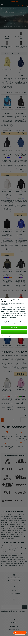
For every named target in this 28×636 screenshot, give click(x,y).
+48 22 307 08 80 (15, 578)
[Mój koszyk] (26, 5)
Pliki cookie (10, 323)
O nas (14, 619)
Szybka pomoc (14, 626)
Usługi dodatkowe (14, 629)
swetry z (25, 559)
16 (25, 420)
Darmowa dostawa (5, 446)
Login (22, 5)
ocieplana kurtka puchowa (7, 538)
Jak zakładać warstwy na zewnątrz (14, 24)
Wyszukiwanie (19, 5)
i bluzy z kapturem (14, 561)
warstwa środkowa (10, 559)
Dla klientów (14, 622)
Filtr (7, 53)
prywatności (22, 323)
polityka (16, 323)
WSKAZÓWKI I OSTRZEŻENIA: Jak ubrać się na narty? (14, 27)
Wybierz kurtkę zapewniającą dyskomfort (14, 21)
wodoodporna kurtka (11, 536)
